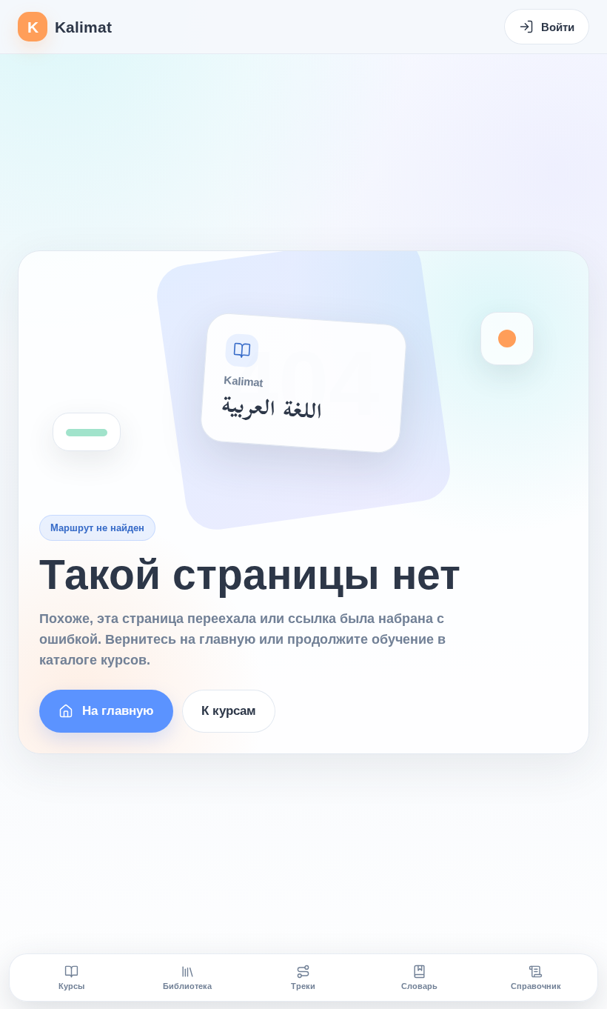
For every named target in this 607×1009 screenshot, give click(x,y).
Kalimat (69, 27)
